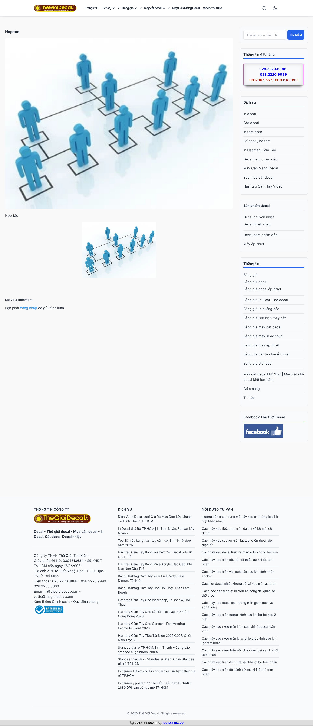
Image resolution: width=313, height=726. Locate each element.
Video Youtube (212, 8)
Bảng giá (127, 8)
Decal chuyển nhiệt (258, 217)
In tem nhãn (252, 132)
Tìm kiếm (296, 34)
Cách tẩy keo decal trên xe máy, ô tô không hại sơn (240, 552)
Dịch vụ (106, 8)
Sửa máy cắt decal (258, 177)
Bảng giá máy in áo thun (262, 336)
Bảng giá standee (257, 363)
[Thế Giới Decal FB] (273, 431)
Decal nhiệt (71, 536)
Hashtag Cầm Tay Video (263, 186)
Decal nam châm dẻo (260, 159)
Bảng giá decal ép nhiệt (262, 289)
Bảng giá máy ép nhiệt (261, 345)
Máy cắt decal (152, 8)
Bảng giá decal (255, 282)
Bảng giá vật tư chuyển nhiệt (266, 354)
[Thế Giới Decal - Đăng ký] (72, 609)
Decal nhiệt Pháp (257, 224)
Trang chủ (91, 8)
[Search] (264, 8)
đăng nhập (28, 308)
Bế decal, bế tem (256, 141)
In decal (249, 114)
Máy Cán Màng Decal (186, 8)
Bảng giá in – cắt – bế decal (265, 300)
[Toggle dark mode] (275, 8)
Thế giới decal (58, 531)
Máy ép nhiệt (253, 244)
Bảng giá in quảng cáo (261, 309)
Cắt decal (251, 123)
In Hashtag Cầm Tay (259, 150)
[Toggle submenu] (118, 8)
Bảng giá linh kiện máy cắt (264, 318)
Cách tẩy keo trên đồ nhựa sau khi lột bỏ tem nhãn (239, 662)
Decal (38, 531)
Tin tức (249, 397)
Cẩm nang (251, 389)
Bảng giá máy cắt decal (262, 327)
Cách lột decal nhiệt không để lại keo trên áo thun (239, 584)
